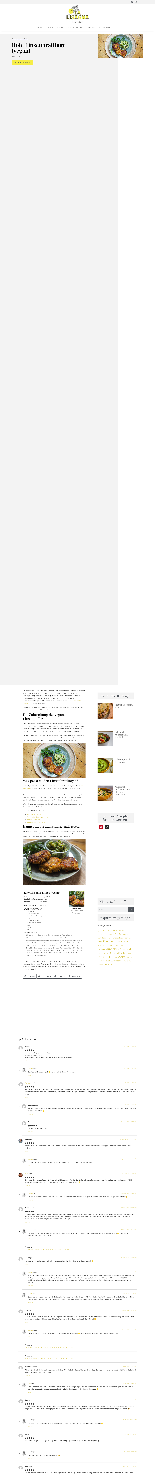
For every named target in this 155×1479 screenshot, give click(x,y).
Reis (111, 957)
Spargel (101, 961)
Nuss (116, 953)
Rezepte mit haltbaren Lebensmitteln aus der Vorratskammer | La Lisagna (49, 1358)
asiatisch (112, 930)
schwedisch (128, 957)
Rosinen (116, 957)
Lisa (29, 1383)
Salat (122, 957)
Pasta (101, 957)
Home (40, 28)
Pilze (106, 957)
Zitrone (100, 965)
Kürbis (99, 953)
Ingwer (121, 945)
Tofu (124, 961)
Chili (117, 934)
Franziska (28, 1083)
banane (128, 931)
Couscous (130, 935)
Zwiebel (108, 964)
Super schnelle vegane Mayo (37, 817)
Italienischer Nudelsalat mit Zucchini (121, 734)
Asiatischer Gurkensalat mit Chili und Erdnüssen (122, 790)
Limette (104, 953)
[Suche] (131, 909)
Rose (26, 1173)
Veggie (50, 28)
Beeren (99, 935)
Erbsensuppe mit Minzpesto (123, 760)
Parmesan (128, 953)
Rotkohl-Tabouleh (33, 820)
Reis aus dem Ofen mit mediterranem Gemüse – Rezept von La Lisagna (48, 1249)
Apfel (99, 931)
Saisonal (91, 28)
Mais (111, 953)
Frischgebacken (75, 28)
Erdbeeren (123, 938)
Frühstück (126, 941)
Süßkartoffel (116, 960)
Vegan (60, 28)
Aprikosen (104, 931)
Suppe (107, 960)
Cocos (123, 934)
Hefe (107, 945)
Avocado (121, 930)
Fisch (100, 941)
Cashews (111, 935)
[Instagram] (135, 2)
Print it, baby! (77, 913)
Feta (130, 938)
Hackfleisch (101, 945)
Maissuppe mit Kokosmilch (36, 822)
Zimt (129, 960)
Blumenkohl (104, 935)
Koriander (127, 949)
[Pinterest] (132, 2)
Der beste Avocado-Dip (35, 814)
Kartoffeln (102, 949)
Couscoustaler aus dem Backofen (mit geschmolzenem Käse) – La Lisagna (49, 1347)
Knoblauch (114, 949)
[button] (116, 27)
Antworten (27, 1060)
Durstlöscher (103, 938)
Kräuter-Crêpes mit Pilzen (124, 706)
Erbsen (116, 938)
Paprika (121, 952)
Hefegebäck (113, 945)
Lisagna (30, 1068)
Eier (110, 937)
